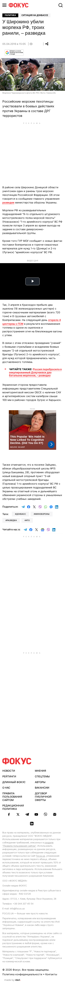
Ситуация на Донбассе (34, 15)
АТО (28, 520)
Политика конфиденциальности (22, 974)
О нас (6, 787)
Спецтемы (42, 776)
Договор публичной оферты (43, 797)
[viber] (45, 814)
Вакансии (42, 787)
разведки (8, 202)
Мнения (40, 770)
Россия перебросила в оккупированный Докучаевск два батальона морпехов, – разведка (35, 372)
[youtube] (36, 814)
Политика (10, 15)
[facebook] (9, 814)
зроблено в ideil (12, 980)
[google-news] (54, 814)
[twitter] (18, 814)
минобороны (42, 514)
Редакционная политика (13, 807)
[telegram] (27, 814)
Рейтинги (9, 776)
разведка (12, 520)
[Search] (60, 5)
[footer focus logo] (16, 761)
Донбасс (21, 514)
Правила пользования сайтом (12, 797)
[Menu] (4, 5)
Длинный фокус (14, 782)
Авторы (40, 782)
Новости (8, 770)
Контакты (51, 974)
